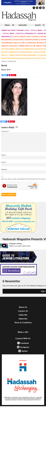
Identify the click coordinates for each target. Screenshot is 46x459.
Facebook (24, 345)
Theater (28, 42)
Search (38, 27)
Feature (20, 32)
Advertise (23, 321)
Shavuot (21, 60)
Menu (7, 27)
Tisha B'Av (39, 60)
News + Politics (17, 35)
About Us (23, 309)
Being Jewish (16, 51)
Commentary (29, 51)
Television (18, 42)
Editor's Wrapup (8, 54)
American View (8, 32)
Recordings (6, 42)
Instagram (24, 349)
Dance (22, 39)
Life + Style (30, 32)
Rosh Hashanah (8, 60)
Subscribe (23, 27)
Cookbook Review (34, 45)
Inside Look (32, 54)
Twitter (24, 353)
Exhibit (35, 39)
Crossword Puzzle (9, 45)
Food (22, 45)
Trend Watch (25, 48)
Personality (30, 35)
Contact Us (23, 313)
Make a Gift (23, 334)
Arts (16, 39)
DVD (29, 39)
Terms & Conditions (23, 324)
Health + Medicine (9, 57)
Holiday (14, 48)
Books (36, 42)
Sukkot (30, 60)
